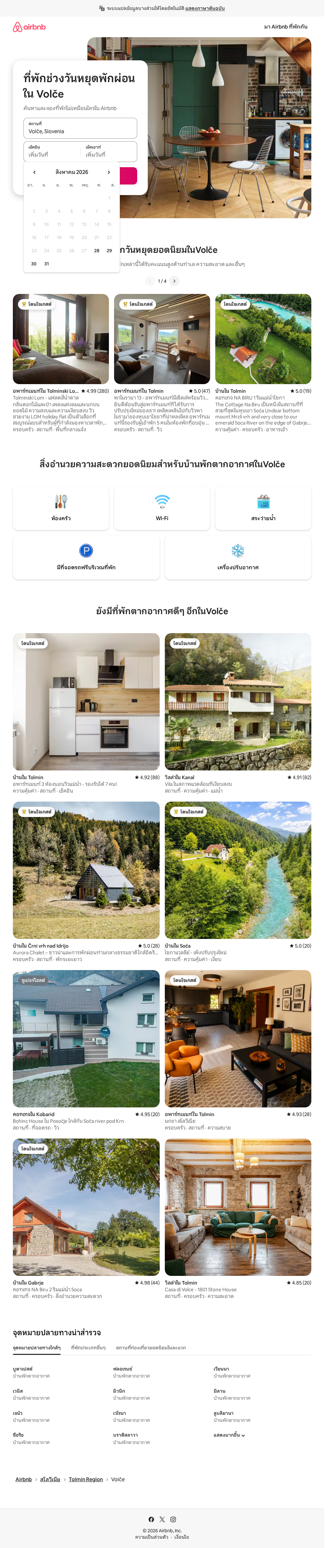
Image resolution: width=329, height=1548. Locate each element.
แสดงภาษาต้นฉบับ (205, 8)
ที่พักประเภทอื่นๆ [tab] (88, 1348)
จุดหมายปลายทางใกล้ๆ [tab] (37, 1348)
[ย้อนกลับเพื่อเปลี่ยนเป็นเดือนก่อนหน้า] (35, 172)
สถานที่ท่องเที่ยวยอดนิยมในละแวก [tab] (151, 1348)
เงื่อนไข (181, 1537)
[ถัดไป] (174, 281)
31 (46, 264)
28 (96, 251)
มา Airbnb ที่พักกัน (285, 26)
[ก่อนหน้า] (150, 281)
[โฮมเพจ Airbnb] (29, 27)
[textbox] (52, 155)
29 (109, 251)
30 (34, 264)
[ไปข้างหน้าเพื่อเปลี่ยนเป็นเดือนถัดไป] (109, 172)
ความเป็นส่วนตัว (151, 1537)
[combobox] (80, 131)
